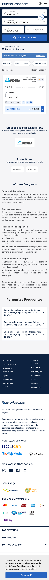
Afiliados (34, 383)
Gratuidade (35, 367)
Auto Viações (36, 371)
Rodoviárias (36, 375)
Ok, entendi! (26, 575)
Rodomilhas (36, 387)
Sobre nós (7, 360)
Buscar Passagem (27, 38)
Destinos (34, 379)
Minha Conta (8, 379)
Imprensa (6, 375)
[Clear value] (21, 29)
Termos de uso (9, 364)
